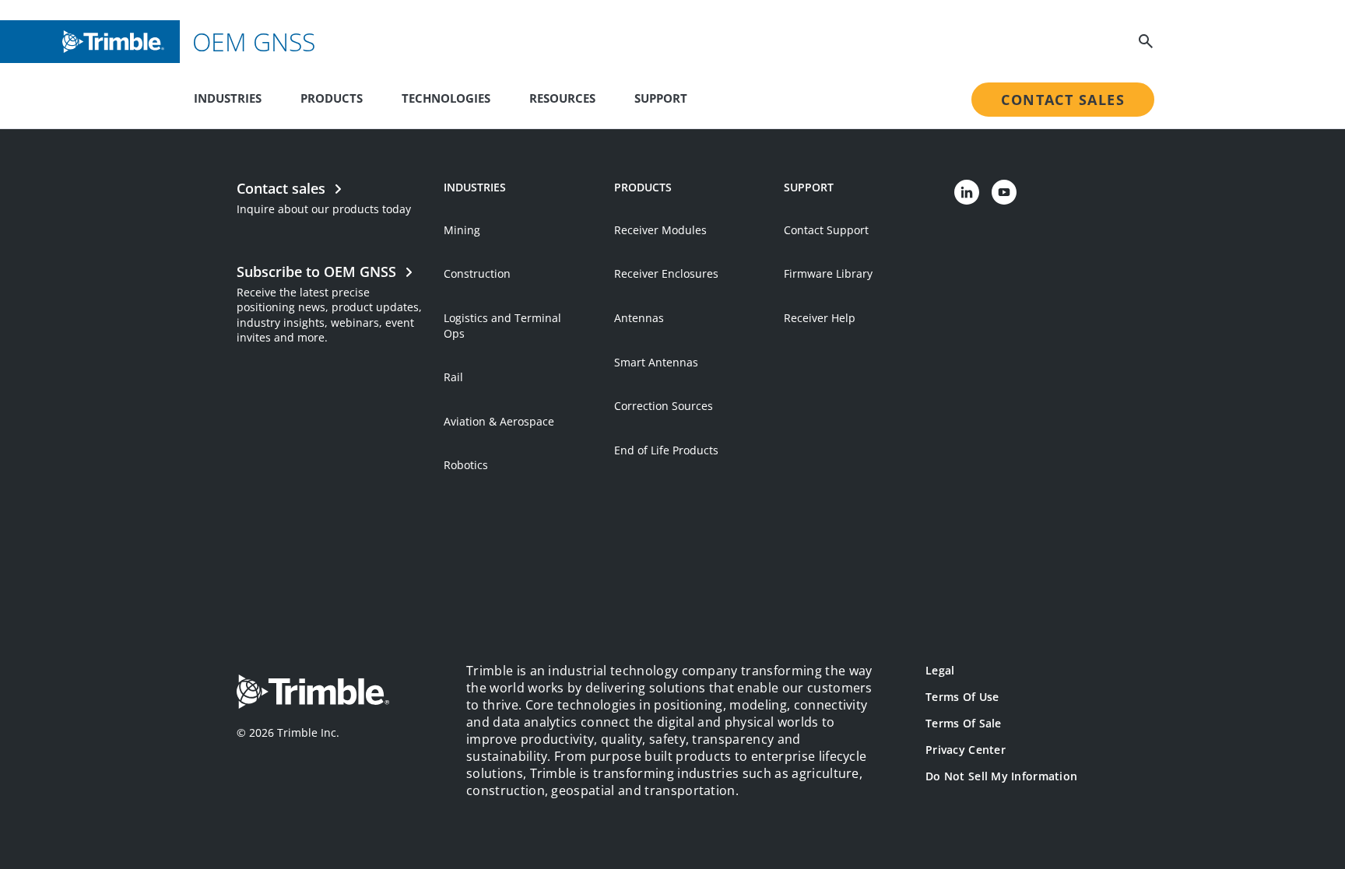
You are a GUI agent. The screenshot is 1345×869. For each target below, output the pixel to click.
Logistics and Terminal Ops (502, 325)
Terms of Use (962, 696)
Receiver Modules (660, 230)
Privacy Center (965, 749)
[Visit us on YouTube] (1004, 192)
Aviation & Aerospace (499, 421)
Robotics (466, 464)
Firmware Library (828, 273)
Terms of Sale (963, 723)
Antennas (639, 317)
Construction (477, 273)
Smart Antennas (656, 362)
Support (660, 98)
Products (331, 98)
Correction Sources (663, 405)
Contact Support (826, 230)
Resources (562, 98)
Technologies (446, 98)
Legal (939, 670)
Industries (228, 98)
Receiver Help (819, 317)
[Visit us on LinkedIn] (966, 192)
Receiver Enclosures (666, 273)
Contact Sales (1063, 99)
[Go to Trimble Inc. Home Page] (313, 693)
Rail (453, 377)
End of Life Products (666, 450)
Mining (462, 230)
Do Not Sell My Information (1001, 776)
